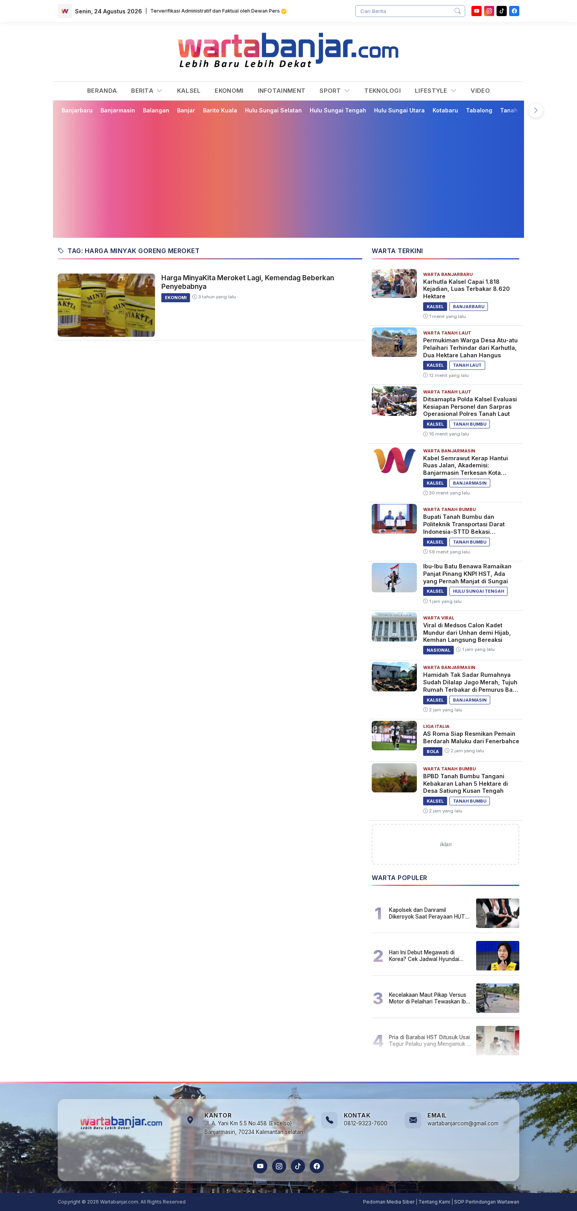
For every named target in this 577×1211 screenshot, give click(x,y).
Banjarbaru (77, 110)
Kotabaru (445, 110)
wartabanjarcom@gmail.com (462, 1123)
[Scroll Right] (536, 110)
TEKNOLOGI (382, 90)
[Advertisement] (293, 176)
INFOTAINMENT (282, 90)
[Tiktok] (502, 11)
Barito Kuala (220, 110)
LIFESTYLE (432, 90)
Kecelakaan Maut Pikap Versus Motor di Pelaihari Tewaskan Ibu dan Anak (429, 998)
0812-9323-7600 (365, 1123)
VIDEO (480, 90)
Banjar (186, 110)
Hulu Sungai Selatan (273, 110)
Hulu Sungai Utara (399, 110)
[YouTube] (476, 11)
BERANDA (102, 90)
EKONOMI (229, 90)
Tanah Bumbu (519, 110)
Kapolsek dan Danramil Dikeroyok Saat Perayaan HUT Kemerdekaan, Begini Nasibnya (428, 913)
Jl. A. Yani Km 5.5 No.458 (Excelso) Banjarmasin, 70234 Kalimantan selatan (254, 1127)
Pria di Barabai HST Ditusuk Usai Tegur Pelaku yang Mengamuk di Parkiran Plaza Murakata (430, 1040)
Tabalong (479, 110)
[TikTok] (298, 1166)
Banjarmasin (117, 110)
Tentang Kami (434, 1202)
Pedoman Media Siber (388, 1202)
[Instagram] (489, 11)
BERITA (143, 90)
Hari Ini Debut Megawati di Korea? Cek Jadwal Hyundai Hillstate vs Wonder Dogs (424, 955)
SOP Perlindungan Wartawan (486, 1202)
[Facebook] (514, 11)
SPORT (331, 90)
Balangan (156, 110)
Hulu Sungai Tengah (338, 110)
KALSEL (189, 90)
